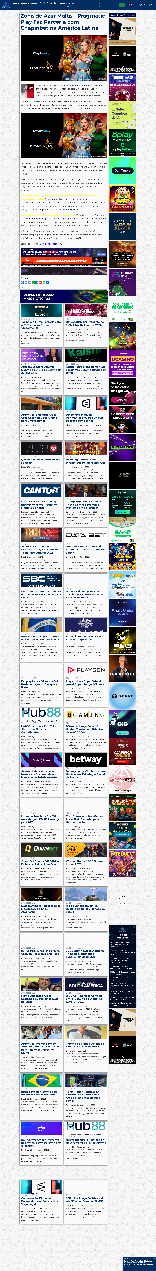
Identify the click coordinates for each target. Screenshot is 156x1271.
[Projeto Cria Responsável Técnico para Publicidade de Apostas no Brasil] (86, 580)
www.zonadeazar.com (75, 85)
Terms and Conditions (21, 3)
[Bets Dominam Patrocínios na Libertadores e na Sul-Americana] (41, 894)
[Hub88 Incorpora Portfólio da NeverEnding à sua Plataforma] (86, 1128)
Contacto (34, 3)
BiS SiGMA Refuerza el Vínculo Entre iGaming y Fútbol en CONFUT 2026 (121, 960)
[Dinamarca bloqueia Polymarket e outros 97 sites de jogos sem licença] (86, 403)
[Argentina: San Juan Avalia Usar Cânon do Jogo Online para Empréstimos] (41, 403)
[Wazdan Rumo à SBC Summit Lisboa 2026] (86, 850)
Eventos (38, 7)
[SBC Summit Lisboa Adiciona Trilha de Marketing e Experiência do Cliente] (86, 939)
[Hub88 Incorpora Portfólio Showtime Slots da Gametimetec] (41, 715)
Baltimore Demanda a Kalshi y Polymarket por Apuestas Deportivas (120, 945)
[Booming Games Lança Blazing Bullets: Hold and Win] (86, 448)
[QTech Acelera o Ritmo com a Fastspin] (41, 448)
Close (154, 1258)
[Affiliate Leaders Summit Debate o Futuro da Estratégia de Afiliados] (41, 355)
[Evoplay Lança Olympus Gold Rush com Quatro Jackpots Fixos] (41, 670)
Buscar (122, 5)
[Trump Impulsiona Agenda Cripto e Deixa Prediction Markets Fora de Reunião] (86, 490)
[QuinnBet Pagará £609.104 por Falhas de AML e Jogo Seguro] (41, 850)
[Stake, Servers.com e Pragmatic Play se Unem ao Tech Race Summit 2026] (41, 535)
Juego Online (17, 7)
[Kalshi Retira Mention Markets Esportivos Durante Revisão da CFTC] (86, 355)
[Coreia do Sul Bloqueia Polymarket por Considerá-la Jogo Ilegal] (41, 1187)
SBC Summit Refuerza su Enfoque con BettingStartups (122, 973)
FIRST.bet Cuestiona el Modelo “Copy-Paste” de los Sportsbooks (121, 979)
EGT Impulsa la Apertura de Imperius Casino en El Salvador (121, 967)
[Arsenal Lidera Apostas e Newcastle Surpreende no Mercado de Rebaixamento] (41, 760)
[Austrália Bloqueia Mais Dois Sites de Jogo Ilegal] (86, 625)
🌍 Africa (70, 7)
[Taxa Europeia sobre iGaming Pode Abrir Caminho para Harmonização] (86, 805)
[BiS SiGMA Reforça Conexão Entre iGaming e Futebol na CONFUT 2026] (86, 984)
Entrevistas (61, 7)
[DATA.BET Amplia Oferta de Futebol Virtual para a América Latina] (86, 535)
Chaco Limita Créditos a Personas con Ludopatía (121, 993)
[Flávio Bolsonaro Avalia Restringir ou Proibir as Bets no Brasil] (41, 984)
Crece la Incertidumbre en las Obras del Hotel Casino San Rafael (122, 1004)
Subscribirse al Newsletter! (123, 15)
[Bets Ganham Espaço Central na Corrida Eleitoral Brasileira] (41, 625)
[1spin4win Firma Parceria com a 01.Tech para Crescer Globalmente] (41, 310)
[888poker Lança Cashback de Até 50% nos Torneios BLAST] (86, 1187)
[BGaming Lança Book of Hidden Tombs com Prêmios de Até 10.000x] (86, 715)
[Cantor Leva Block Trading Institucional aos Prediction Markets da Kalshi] (41, 490)
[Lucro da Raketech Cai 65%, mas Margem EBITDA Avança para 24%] (41, 805)
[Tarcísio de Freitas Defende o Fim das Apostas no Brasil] (86, 1032)
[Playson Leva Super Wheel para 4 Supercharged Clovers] (86, 670)
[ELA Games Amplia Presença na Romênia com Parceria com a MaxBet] (41, 1128)
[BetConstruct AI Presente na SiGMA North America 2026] (86, 310)
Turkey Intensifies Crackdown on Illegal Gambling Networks (122, 998)
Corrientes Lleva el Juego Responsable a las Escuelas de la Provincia (121, 986)
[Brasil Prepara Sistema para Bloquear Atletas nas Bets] (41, 1080)
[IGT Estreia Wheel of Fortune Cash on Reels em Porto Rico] (41, 939)
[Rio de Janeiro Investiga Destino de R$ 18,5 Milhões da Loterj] (86, 894)
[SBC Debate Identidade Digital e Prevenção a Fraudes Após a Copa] (41, 580)
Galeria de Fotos (49, 7)
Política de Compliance (66, 3)
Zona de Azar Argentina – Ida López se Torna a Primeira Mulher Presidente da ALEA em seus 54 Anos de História (138, 1263)
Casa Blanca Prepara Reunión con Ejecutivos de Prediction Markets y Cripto (122, 952)
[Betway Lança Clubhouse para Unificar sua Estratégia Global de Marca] (86, 760)
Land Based (29, 7)
